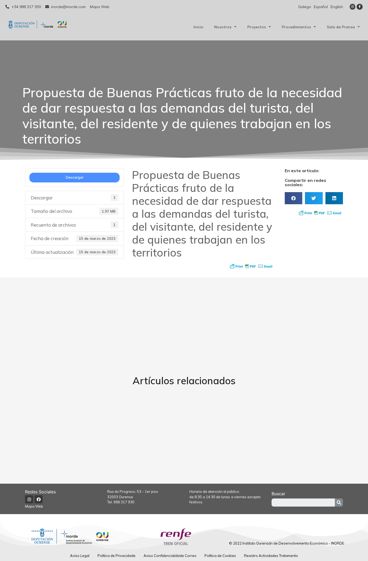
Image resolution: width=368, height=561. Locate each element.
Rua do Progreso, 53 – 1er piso (132, 491)
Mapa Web (34, 506)
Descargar (75, 177)
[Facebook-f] (360, 7)
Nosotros (222, 27)
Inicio (198, 27)
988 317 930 (123, 502)
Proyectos (256, 27)
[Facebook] (38, 499)
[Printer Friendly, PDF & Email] (251, 266)
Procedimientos (296, 27)
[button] (293, 198)
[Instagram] (353, 7)
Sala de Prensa (341, 27)
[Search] (339, 502)
